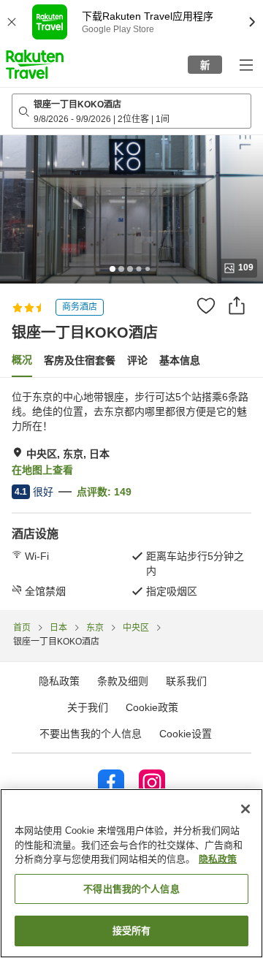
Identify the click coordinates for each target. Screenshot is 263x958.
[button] (35, 64)
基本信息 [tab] (179, 360)
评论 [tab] (137, 360)
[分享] (236, 305)
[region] (131, 873)
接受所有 (132, 930)
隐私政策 (218, 859)
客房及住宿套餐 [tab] (79, 360)
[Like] (206, 305)
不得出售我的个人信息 (131, 888)
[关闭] (245, 809)
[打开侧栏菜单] (245, 64)
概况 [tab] (22, 359)
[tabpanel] (131, 494)
